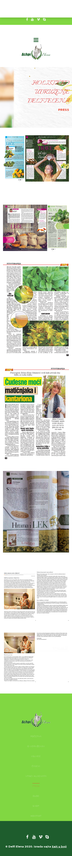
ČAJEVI (36, 766)
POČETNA (36, 736)
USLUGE (36, 756)
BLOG (36, 796)
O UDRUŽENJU (36, 746)
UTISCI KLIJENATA (36, 776)
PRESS (36, 786)
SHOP (36, 806)
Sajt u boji (59, 846)
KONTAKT (36, 816)
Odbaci (60, 11)
